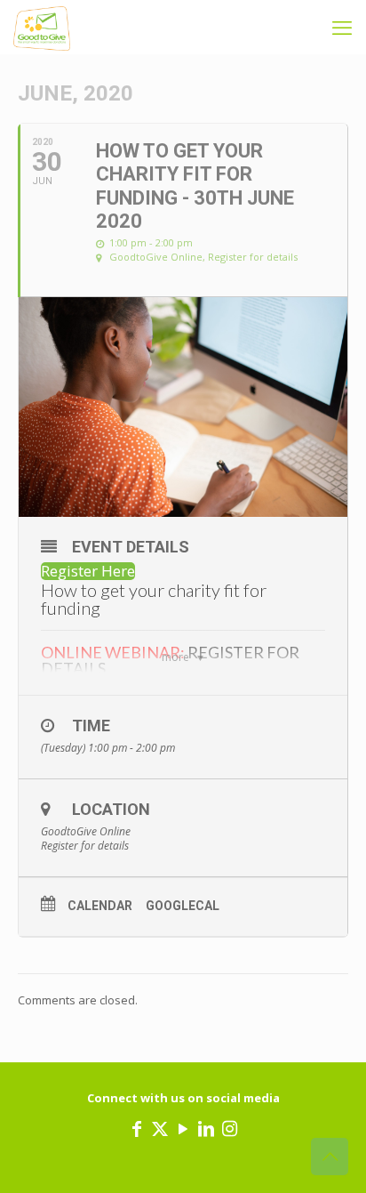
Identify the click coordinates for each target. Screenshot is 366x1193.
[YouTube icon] (183, 1128)
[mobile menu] (342, 27)
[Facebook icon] (137, 1128)
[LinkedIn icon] (206, 1128)
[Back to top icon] (329, 1156)
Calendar (100, 906)
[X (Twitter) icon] (160, 1128)
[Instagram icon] (229, 1128)
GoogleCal (182, 906)
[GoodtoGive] (41, 26)
